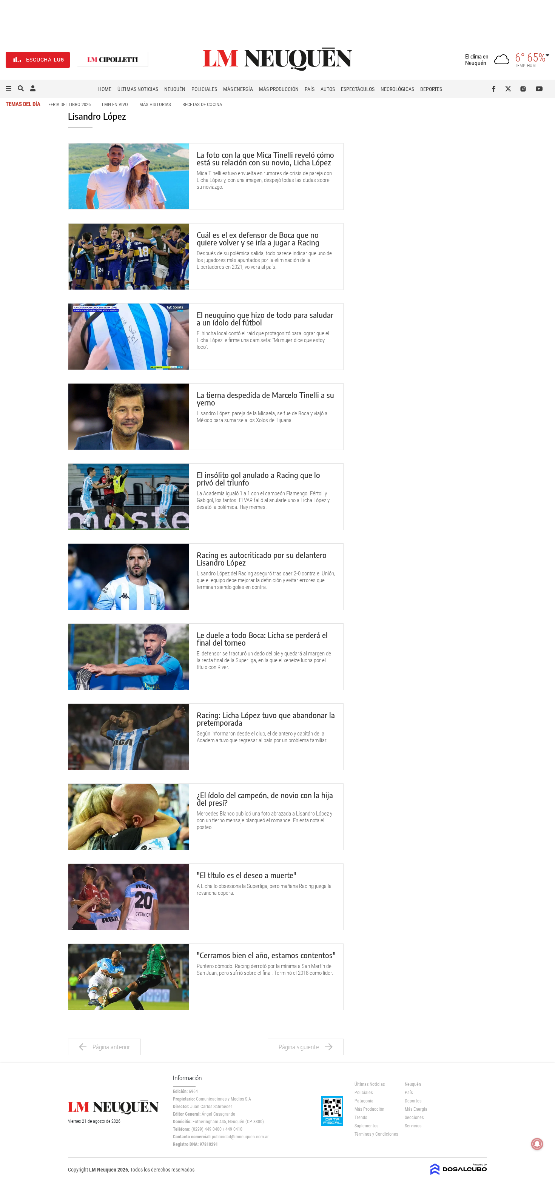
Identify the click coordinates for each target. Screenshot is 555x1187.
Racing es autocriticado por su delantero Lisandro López (262, 558)
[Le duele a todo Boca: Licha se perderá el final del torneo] (128, 657)
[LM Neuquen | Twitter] (510, 88)
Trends (361, 1117)
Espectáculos (358, 89)
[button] (9, 89)
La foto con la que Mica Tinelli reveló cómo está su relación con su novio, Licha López (265, 158)
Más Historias (155, 104)
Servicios (413, 1126)
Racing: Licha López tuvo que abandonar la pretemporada (266, 718)
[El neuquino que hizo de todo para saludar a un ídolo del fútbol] (128, 337)
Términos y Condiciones (374, 1134)
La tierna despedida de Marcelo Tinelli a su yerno (265, 398)
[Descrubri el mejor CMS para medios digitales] (458, 1172)
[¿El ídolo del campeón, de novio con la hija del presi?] (128, 817)
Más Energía (238, 89)
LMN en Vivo (115, 104)
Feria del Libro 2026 (69, 104)
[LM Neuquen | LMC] (112, 60)
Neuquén (174, 89)
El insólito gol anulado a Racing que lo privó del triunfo (258, 478)
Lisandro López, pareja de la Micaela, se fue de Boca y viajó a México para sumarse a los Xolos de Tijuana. (262, 417)
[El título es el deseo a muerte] (128, 897)
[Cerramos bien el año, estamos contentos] (128, 977)
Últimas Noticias (137, 89)
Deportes (431, 89)
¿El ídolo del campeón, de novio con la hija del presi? (265, 798)
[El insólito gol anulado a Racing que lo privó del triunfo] (128, 497)
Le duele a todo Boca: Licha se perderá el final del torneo (262, 638)
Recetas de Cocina (202, 104)
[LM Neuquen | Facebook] (495, 88)
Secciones (414, 1117)
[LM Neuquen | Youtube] (539, 88)
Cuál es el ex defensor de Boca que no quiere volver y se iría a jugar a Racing (258, 238)
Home (104, 89)
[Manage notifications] (537, 1144)
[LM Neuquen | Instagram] (524, 88)
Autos (328, 89)
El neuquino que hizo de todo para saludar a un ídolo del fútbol (265, 318)
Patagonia (364, 1101)
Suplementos (366, 1126)
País (309, 89)
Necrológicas (397, 89)
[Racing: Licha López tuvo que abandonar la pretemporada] (128, 737)
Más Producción (279, 89)
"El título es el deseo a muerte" (246, 875)
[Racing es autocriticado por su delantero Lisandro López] (128, 577)
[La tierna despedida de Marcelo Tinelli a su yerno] (128, 417)
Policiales (204, 89)
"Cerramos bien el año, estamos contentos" (266, 955)
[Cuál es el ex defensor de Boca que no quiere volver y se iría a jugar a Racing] (128, 257)
